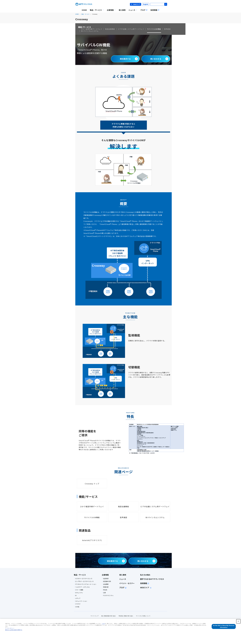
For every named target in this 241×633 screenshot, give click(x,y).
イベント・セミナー (127, 583)
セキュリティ (79, 592)
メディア (77, 598)
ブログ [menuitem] (142, 10)
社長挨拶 (105, 578)
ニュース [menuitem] (131, 11)
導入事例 (122, 575)
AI (75, 595)
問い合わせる (156, 59)
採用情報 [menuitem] (153, 10)
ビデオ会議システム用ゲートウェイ (131, 29)
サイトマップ (94, 616)
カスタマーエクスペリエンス (83, 578)
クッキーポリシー (9, 628)
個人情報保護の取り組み (108, 616)
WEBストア (144, 587)
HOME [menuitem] (84, 10)
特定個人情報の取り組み (126, 616)
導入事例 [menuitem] (122, 10)
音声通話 (167, 29)
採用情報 (143, 583)
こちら (103, 623)
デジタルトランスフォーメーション (85, 584)
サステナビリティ (108, 595)
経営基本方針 (107, 581)
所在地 (105, 589)
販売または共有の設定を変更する (13, 630)
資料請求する (125, 59)
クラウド (77, 604)
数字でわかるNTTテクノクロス (152, 579)
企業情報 (105, 575)
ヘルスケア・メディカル (82, 587)
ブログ (121, 587)
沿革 (104, 592)
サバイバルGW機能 (154, 29)
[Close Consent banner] (238, 621)
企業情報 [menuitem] (109, 11)
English (145, 4)
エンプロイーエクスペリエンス (84, 581)
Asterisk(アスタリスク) (92, 540)
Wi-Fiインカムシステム (89, 31)
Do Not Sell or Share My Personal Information (223, 626)
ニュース (122, 579)
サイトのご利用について (143, 616)
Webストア (136, 4)
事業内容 (105, 587)
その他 (77, 606)
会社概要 (105, 584)
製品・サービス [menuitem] (95, 11)
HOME (77, 14)
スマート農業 (79, 589)
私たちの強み (145, 575)
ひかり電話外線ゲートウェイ (91, 29)
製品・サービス (85, 14)
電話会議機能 (110, 29)
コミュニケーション (81, 601)
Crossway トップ (92, 483)
